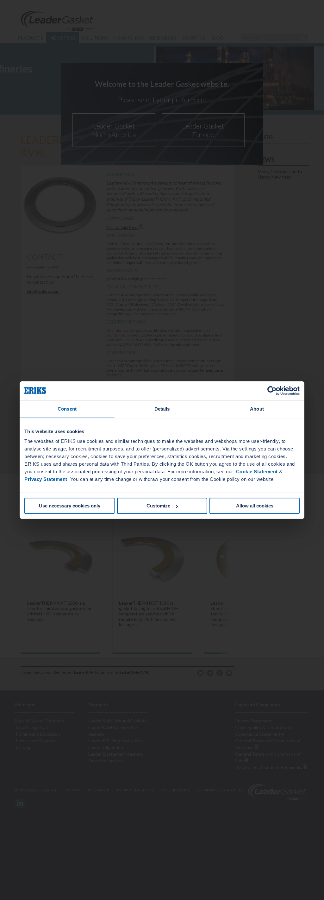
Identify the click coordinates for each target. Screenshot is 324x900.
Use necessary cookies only (69, 505)
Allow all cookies (254, 505)
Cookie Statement (256, 471)
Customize (158, 505)
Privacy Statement (45, 479)
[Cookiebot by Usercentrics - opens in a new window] (272, 390)
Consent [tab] (67, 409)
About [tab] (257, 409)
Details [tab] (162, 409)
